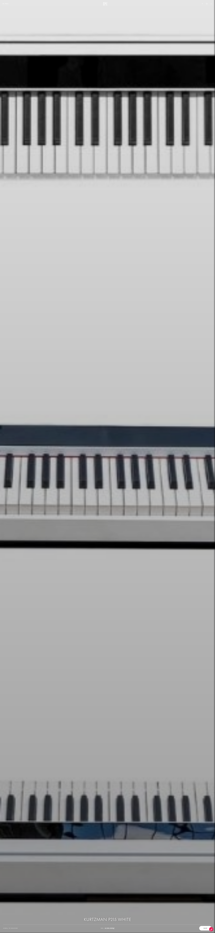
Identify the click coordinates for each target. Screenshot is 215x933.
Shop (205, 928)
